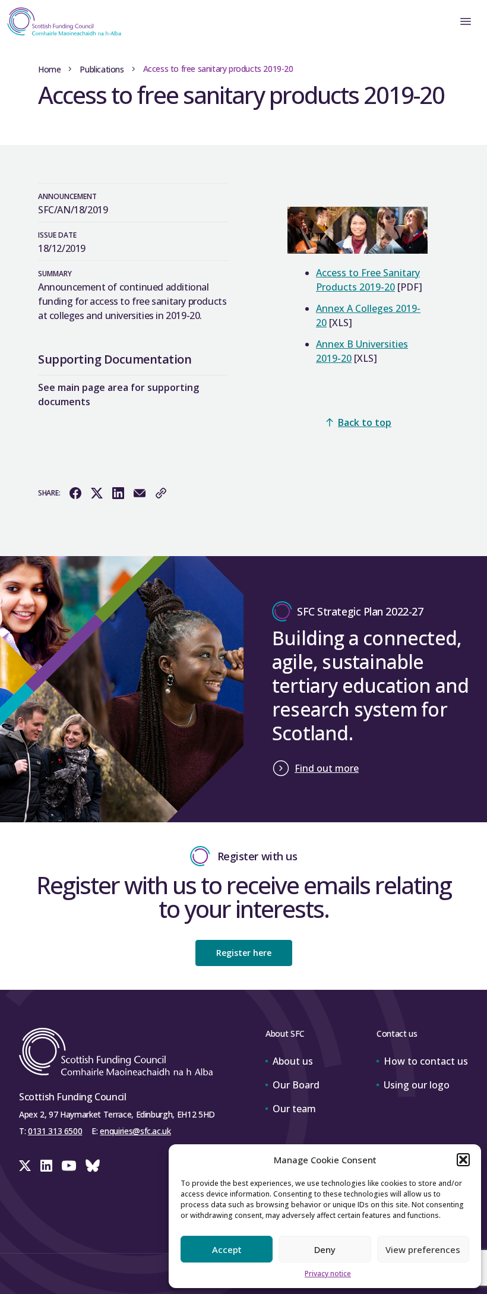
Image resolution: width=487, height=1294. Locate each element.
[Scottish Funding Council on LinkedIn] (46, 1166)
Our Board (296, 1084)
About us (293, 1061)
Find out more (327, 768)
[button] (463, 1160)
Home (49, 69)
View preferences (422, 1249)
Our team (294, 1108)
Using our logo (417, 1084)
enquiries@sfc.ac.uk (135, 1131)
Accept (227, 1249)
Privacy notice (328, 1273)
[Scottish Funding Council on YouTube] (69, 1166)
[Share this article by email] (140, 493)
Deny (325, 1249)
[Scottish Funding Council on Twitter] (25, 1166)
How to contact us (426, 1061)
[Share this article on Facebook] (75, 493)
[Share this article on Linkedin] (118, 493)
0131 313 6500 (55, 1131)
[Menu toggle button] (465, 21)
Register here (243, 952)
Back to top (364, 422)
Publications (102, 69)
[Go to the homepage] (60, 21)
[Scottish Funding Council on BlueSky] (93, 1166)
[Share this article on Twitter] (97, 493)
